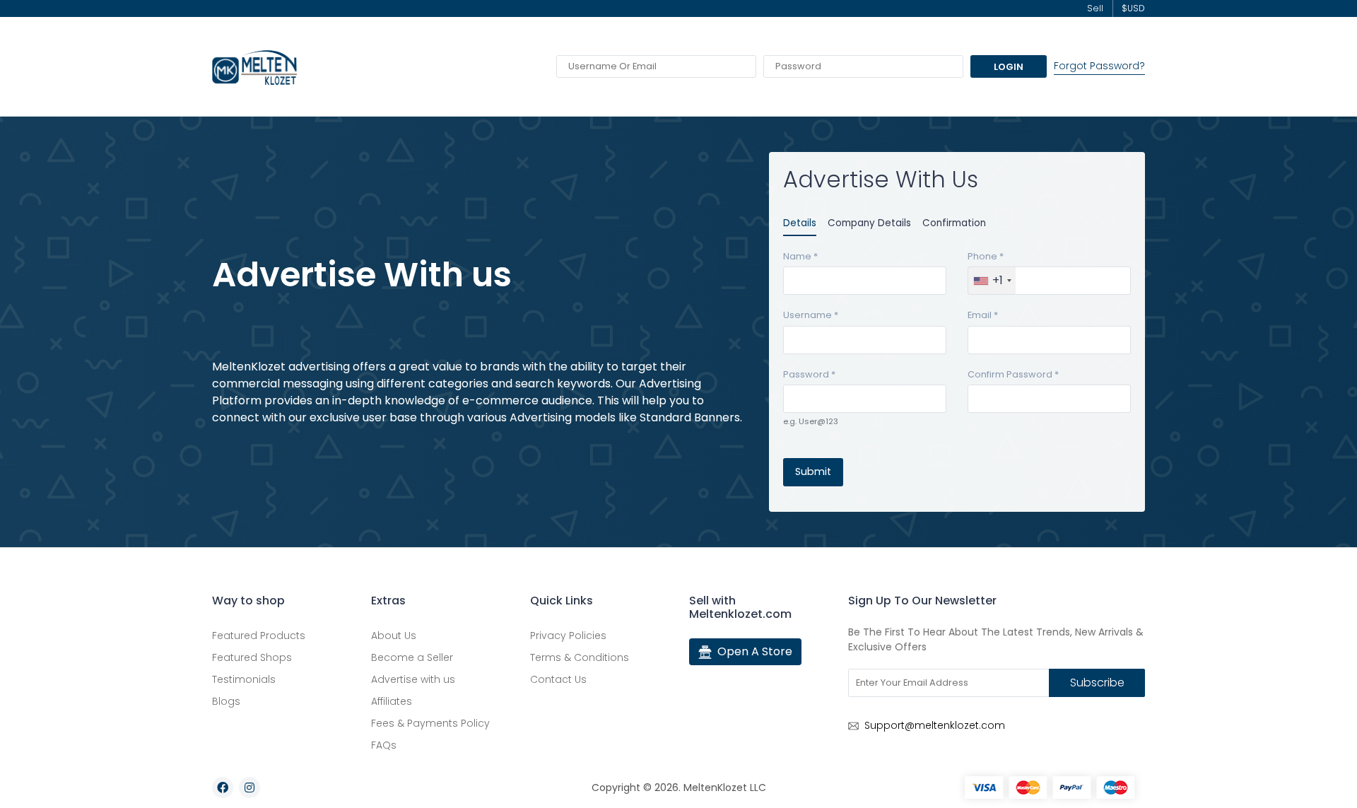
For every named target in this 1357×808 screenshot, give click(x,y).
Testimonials (244, 679)
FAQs (383, 745)
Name (800, 256)
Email (983, 315)
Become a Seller (412, 657)
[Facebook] (222, 787)
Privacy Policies (568, 635)
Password (809, 374)
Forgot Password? (1099, 66)
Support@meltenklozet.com (934, 725)
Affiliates (391, 701)
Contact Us (558, 679)
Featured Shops (252, 657)
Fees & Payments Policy (430, 723)
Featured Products (258, 635)
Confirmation (954, 223)
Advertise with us (413, 679)
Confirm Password (1013, 374)
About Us (393, 635)
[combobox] (992, 280)
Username (810, 315)
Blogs (226, 701)
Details (799, 223)
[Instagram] (249, 787)
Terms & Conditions (579, 657)
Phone (986, 256)
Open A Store (754, 651)
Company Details (869, 223)
